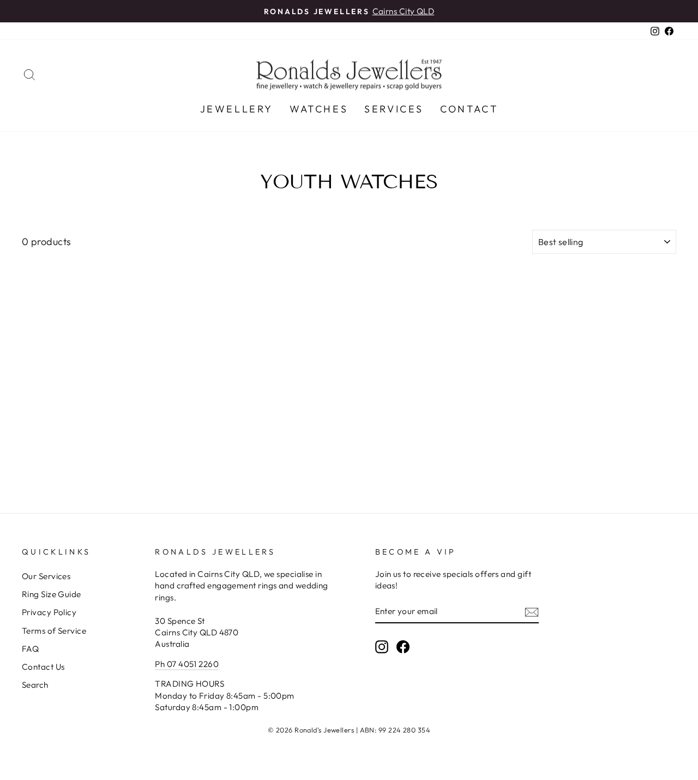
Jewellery (236, 109)
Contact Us (43, 667)
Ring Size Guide (51, 594)
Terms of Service (54, 631)
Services (394, 109)
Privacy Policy (49, 612)
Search (35, 685)
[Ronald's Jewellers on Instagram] (381, 646)
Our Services (46, 576)
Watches (319, 109)
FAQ (30, 649)
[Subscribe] (532, 611)
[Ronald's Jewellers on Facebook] (403, 646)
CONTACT (469, 109)
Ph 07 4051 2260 (187, 664)
